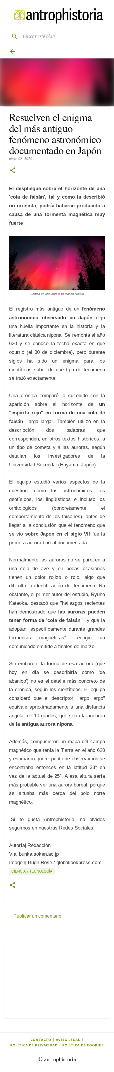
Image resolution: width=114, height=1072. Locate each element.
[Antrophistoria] (57, 16)
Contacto (40, 1039)
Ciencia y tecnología (31, 871)
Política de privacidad (33, 1045)
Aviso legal (68, 1039)
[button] (12, 171)
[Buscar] (12, 36)
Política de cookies (83, 1045)
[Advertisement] (57, 978)
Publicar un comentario (37, 916)
